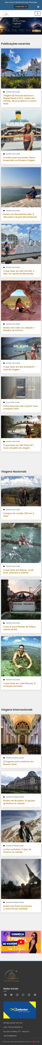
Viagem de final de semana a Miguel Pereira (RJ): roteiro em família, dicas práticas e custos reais (19, 99)
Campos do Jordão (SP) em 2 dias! (18, 515)
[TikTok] (29, 995)
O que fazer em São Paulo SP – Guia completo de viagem (19, 446)
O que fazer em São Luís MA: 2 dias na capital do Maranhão (18, 272)
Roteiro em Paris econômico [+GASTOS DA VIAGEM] (17, 907)
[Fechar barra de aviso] (38, 6)
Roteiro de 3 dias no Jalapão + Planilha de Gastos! (19, 329)
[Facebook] (5, 995)
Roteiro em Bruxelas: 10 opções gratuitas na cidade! (19, 802)
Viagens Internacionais (15, 758)
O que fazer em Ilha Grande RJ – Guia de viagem (20, 368)
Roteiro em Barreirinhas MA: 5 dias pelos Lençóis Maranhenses (20, 215)
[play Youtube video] (21, 942)
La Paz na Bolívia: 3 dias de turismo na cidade (17, 851)
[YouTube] (11, 995)
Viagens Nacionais (13, 92)
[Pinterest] (35, 995)
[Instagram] (17, 995)
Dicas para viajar (12, 402)
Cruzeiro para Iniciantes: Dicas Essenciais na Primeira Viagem (19, 159)
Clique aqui (20, 6)
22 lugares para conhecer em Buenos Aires (18, 763)
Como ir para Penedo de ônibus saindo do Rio (19, 628)
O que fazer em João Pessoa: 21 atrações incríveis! (19, 685)
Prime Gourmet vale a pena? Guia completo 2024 (20, 407)
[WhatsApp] (23, 995)
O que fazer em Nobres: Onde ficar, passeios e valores (18, 571)
